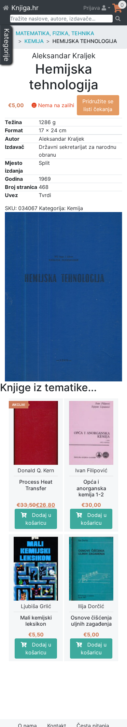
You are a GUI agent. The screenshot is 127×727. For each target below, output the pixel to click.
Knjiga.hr (24, 8)
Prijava (92, 8)
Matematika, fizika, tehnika (55, 33)
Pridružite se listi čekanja (97, 105)
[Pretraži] (118, 18)
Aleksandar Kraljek (61, 138)
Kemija (34, 41)
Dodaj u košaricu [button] (38, 519)
